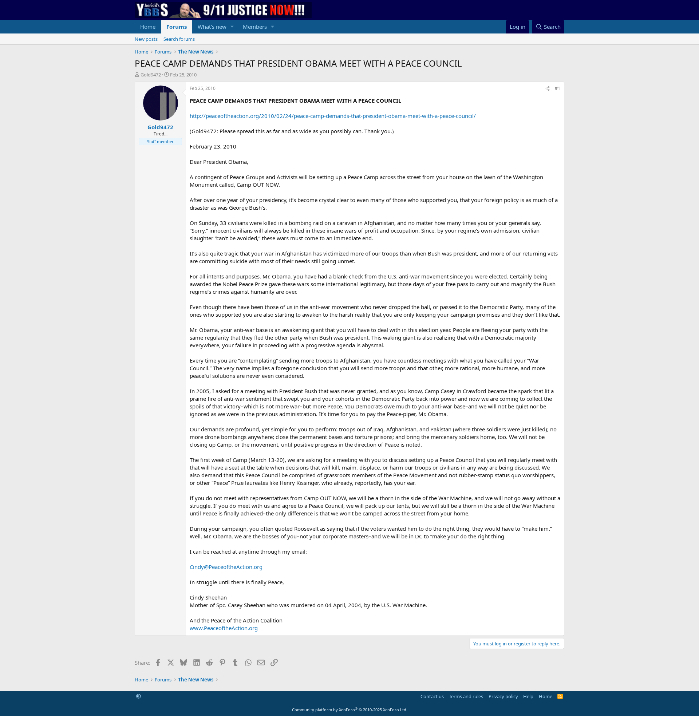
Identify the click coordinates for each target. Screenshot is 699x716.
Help (528, 696)
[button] (232, 26)
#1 (557, 88)
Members (255, 26)
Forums (176, 26)
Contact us (432, 696)
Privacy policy (503, 696)
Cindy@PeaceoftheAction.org (226, 566)
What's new (212, 26)
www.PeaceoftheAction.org (224, 628)
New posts (146, 39)
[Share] (547, 88)
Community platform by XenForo (349, 709)
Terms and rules (466, 696)
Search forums (179, 39)
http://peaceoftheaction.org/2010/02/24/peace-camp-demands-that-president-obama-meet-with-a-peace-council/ (333, 115)
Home (147, 26)
